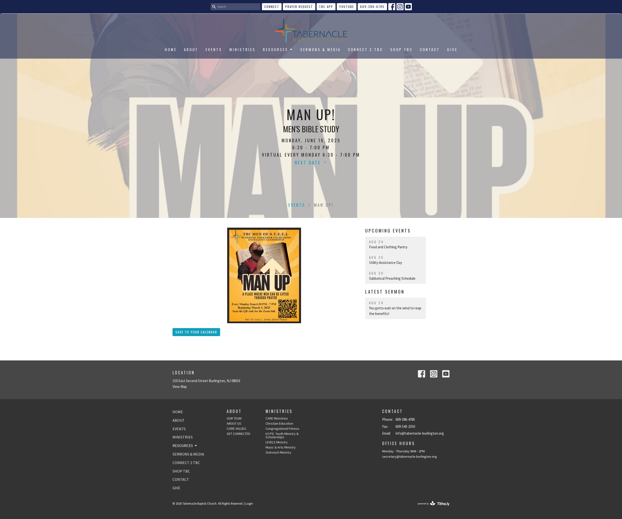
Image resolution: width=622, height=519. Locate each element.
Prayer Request (299, 6)
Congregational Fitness (282, 428)
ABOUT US (234, 423)
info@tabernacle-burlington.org (420, 433)
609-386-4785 (372, 6)
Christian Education (279, 423)
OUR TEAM (234, 418)
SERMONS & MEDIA (320, 49)
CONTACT (430, 49)
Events (296, 205)
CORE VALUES (236, 428)
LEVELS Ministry (277, 442)
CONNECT (271, 6)
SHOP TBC (401, 49)
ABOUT (191, 49)
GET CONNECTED (238, 433)
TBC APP (326, 6)
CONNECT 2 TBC (365, 49)
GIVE (452, 49)
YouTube (346, 6)
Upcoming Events (388, 230)
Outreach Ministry (278, 452)
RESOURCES (275, 49)
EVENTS (214, 49)
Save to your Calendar (196, 332)
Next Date (309, 162)
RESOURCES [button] (183, 445)
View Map (180, 386)
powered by (430, 507)
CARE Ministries (277, 418)
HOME (171, 49)
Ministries (279, 411)
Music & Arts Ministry (281, 447)
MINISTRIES (242, 49)
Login (249, 503)
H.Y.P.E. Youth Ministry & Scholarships (282, 435)
